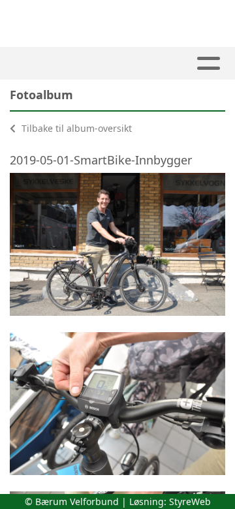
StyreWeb (190, 501)
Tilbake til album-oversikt (75, 128)
